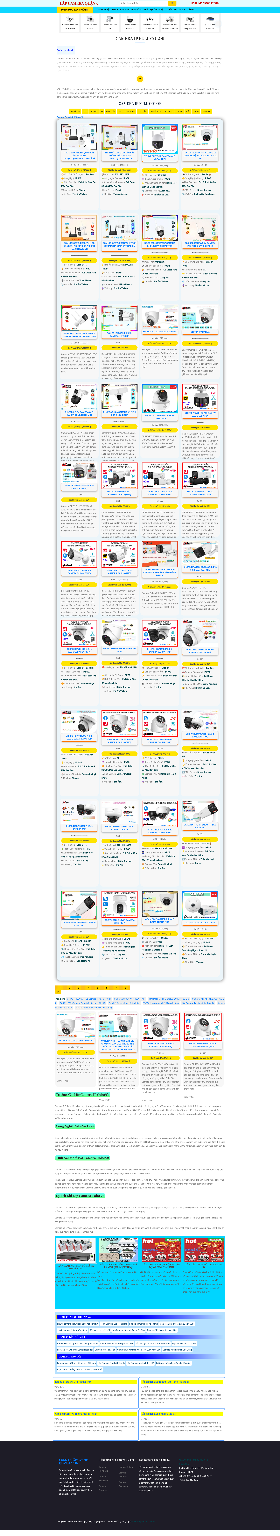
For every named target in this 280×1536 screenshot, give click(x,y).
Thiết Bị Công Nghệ (153, 9)
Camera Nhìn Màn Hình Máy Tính (162, 1330)
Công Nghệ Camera (108, 9)
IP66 (85, 111)
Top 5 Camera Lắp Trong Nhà (113, 1324)
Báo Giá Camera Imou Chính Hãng (124, 1003)
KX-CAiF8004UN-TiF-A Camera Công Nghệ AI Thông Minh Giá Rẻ (200, 156)
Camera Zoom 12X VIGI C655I (200, 923)
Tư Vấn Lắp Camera (175, 9)
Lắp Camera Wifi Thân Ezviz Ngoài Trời (75, 1350)
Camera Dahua (126, 1467)
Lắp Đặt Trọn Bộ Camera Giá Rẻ (204, 1266)
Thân (188, 111)
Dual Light (110, 111)
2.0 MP (179, 111)
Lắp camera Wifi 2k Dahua (184, 1343)
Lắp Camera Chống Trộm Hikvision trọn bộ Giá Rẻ (79, 1369)
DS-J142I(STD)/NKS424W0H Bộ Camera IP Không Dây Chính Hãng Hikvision (79, 246)
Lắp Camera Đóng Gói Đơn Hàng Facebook (165, 1381)
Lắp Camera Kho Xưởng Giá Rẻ (158, 1413)
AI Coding (169, 111)
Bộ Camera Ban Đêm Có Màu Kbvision (173, 1363)
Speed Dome (155, 111)
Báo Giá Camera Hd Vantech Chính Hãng (94, 1007)
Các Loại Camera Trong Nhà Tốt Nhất (76, 1413)
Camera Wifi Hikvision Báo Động (177, 1350)
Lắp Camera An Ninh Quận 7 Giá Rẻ (198, 1003)
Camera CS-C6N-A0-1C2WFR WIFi (129, 999)
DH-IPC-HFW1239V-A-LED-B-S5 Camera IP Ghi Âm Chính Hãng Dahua (159, 572)
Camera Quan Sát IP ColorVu (70, 117)
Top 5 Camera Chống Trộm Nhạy (72, 1330)
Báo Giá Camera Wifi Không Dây (73, 1381)
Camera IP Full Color (140, 38)
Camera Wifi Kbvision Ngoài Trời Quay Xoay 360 (138, 1350)
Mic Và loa (75, 111)
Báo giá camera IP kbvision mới (143, 1324)
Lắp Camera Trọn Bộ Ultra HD (111, 1363)
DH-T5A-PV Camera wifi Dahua (159, 331)
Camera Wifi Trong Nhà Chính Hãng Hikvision (77, 1343)
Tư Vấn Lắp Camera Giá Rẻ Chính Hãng (161, 1003)
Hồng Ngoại (130, 111)
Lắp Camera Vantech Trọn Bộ (140, 1363)
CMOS (196, 111)
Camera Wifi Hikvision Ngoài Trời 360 (116, 1343)
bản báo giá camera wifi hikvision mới (153, 1343)
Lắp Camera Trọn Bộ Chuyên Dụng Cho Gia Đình (161, 1266)
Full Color (142, 111)
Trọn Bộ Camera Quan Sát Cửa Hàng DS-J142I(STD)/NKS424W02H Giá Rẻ (79, 156)
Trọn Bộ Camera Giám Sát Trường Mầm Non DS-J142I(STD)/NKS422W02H (119, 156)
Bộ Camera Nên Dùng (131, 9)
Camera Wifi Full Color (105, 1350)
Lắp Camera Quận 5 (79, 3)
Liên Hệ (191, 9)
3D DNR (94, 111)
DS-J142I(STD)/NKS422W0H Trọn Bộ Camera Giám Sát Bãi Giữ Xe (119, 246)
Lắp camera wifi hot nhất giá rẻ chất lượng (76, 1363)
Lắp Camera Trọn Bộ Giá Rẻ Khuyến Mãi (76, 1267)
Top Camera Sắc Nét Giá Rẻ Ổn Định (128, 1330)
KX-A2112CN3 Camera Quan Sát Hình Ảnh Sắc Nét (83, 1003)
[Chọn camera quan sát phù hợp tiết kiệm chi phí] (218, 24)
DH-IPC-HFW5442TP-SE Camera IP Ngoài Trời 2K (89, 999)
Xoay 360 (206, 111)
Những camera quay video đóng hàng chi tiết (77, 1324)
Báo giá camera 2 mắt (100, 1330)
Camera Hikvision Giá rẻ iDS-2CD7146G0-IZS (168, 999)
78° (119, 111)
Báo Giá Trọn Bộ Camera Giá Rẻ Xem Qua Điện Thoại (118, 1266)
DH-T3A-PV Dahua (200, 332)
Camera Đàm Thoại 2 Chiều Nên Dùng (177, 1324)
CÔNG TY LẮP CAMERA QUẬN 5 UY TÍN (74, 1461)
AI (102, 111)
